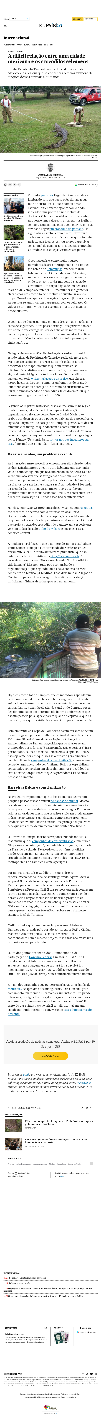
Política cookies (54, 1394)
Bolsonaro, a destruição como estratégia (27, 1278)
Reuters (28, 1128)
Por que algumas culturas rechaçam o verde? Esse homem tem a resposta (56, 1141)
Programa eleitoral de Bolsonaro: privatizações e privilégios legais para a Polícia (46, 1296)
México (52, 1164)
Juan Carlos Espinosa (50, 175)
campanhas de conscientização (51, 760)
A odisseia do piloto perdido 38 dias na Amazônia (13, 218)
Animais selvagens (23, 1164)
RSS (58, 1397)
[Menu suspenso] (6, 26)
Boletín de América (14, 1334)
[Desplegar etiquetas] (91, 1163)
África (19, 45)
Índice (63, 1397)
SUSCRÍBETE (77, 19)
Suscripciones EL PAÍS (32, 1397)
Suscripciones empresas (49, 1397)
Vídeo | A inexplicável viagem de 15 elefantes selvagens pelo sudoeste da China (59, 1122)
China (46, 45)
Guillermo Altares (32, 1146)
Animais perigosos (40, 1164)
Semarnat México (75, 1164)
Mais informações (15, 1176)
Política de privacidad (68, 1394)
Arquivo (58, 1328)
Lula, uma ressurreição (19, 1283)
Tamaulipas (54, 269)
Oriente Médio (37, 45)
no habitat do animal (64, 801)
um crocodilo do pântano (66, 229)
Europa (27, 45)
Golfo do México (50, 529)
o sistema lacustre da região (49, 378)
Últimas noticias (12, 1273)
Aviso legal (45, 1394)
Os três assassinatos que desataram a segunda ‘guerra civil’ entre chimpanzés (13, 247)
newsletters (11, 1328)
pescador (47, 195)
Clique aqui (50, 1055)
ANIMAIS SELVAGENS (16, 52)
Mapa (78, 1394)
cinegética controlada (64, 556)
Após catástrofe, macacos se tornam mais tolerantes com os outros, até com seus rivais (13, 278)
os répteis (86, 508)
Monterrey (15, 989)
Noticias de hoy (71, 1397)
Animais (11, 1164)
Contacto (23, 1394)
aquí (62, 1176)
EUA (51, 45)
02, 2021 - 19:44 (56, 178)
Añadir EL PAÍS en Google (87, 185)
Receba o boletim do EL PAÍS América (26, 1108)
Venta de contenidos (34, 1394)
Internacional (16, 38)
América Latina (9, 45)
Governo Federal (40, 957)
